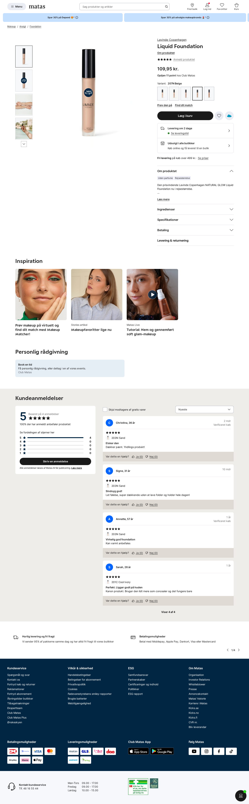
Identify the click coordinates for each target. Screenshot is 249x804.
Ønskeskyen (14, 722)
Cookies (72, 689)
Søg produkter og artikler (98, 6)
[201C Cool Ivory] (162, 93)
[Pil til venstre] (227, 650)
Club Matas (14, 712)
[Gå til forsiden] (37, 6)
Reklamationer (15, 689)
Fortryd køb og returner (21, 684)
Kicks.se (194, 708)
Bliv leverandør (197, 727)
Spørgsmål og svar (18, 674)
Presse (193, 689)
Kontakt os (13, 679)
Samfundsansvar (138, 674)
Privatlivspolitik (77, 684)
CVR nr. (193, 722)
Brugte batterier (77, 698)
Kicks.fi (193, 717)
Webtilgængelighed (79, 703)
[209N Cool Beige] (209, 93)
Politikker (133, 689)
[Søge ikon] (166, 6)
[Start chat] (240, 795)
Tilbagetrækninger (18, 703)
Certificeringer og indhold (143, 684)
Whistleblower (197, 684)
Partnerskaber (136, 679)
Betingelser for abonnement (84, 679)
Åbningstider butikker (20, 698)
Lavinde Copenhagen (171, 40)
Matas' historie (197, 698)
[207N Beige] (197, 93)
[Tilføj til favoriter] (219, 115)
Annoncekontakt (198, 693)
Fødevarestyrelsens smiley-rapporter (90, 693)
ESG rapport (135, 693)
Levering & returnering (172, 240)
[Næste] (24, 144)
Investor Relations (199, 679)
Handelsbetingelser (79, 674)
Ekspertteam (14, 708)
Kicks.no (194, 712)
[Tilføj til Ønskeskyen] (229, 115)
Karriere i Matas (198, 703)
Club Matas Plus (16, 717)
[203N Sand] (174, 93)
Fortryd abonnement (19, 693)
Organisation (196, 674)
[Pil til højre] (246, 17)
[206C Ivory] (186, 93)
